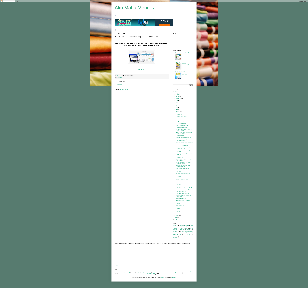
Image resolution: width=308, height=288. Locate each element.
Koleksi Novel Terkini (180, 71)
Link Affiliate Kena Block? (181, 183)
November (178, 94)
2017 (176, 217)
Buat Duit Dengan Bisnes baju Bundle (184, 187)
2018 (176, 93)
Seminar (181, 236)
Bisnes (175, 225)
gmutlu (162, 277)
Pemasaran (120, 77)
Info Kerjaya (177, 62)
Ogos (177, 100)
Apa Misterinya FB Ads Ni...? (182, 178)
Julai (177, 102)
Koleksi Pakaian (183, 228)
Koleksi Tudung (172, 272)
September (178, 98)
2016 (176, 219)
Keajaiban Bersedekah (181, 198)
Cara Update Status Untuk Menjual (183, 213)
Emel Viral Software (180, 135)
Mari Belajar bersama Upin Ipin (182, 120)
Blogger (174, 277)
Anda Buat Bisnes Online (181, 116)
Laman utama (142, 87)
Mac (177, 109)
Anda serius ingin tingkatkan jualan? (184, 118)
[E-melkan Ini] (125, 75)
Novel (188, 229)
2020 (176, 91)
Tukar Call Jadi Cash (180, 205)
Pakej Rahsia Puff (179, 121)
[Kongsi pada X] (128, 75)
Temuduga (175, 237)
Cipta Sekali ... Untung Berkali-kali (183, 200)
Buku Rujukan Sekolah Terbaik (182, 52)
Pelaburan (188, 232)
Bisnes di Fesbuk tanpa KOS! (182, 127)
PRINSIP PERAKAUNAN (186, 54)
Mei (177, 105)
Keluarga (176, 226)
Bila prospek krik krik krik (181, 123)
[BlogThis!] (127, 75)
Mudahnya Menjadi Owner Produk (183, 137)
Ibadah (192, 225)
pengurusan (175, 236)
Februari (178, 111)
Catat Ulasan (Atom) (123, 89)
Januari (177, 215)
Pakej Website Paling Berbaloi (182, 168)
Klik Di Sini (141, 69)
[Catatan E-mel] (123, 75)
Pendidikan (189, 234)
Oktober (178, 96)
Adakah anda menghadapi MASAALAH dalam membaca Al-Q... (184, 140)
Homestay (186, 225)
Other (175, 231)
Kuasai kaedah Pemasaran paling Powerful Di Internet (183, 166)
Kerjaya (183, 226)
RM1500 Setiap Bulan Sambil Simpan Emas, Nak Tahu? (184, 133)
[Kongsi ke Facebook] (130, 75)
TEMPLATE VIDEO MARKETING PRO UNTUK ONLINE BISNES (184, 144)
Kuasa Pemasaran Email (181, 191)
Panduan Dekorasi (179, 232)
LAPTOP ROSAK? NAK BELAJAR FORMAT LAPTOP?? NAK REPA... (184, 180)
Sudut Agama (188, 236)
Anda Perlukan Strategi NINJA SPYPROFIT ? (182, 114)
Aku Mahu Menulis (134, 7)
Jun (177, 104)
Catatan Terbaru (118, 87)
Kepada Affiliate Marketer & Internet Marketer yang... (183, 160)
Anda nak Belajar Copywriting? (182, 193)
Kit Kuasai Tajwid (119, 265)
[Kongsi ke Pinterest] (132, 75)
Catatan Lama (165, 87)
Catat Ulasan (119, 84)
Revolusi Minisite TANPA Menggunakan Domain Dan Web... (184, 147)
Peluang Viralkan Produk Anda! (182, 125)
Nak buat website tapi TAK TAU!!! (183, 173)
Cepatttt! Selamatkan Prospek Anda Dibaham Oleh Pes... (183, 163)
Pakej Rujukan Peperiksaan (187, 231)
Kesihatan (189, 226)
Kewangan (175, 228)
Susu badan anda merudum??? (183, 189)
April (177, 107)
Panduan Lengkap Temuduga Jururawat (184, 142)
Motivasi (182, 229)
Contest (181, 225)
